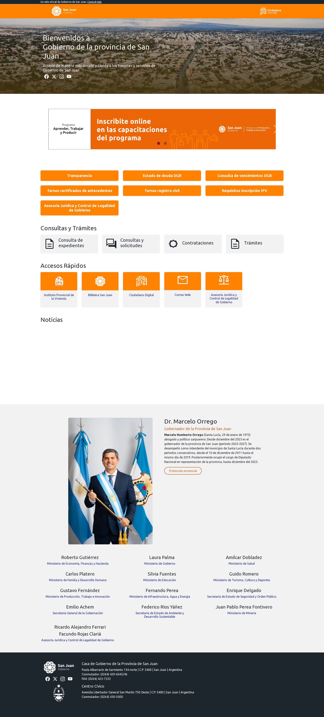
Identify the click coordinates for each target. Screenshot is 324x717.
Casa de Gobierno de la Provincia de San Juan (120, 663)
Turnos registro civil (162, 190)
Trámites (253, 242)
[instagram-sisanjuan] (61, 76)
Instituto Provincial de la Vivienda (59, 296)
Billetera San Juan (100, 295)
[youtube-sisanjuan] (69, 76)
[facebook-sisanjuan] (46, 76)
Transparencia (79, 175)
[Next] (275, 129)
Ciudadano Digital (141, 295)
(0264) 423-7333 (99, 678)
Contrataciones (197, 242)
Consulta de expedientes (71, 243)
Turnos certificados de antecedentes (79, 190)
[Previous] (48, 129)
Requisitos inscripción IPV (244, 190)
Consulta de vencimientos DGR (245, 175)
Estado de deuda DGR (162, 175)
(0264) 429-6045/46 (113, 674)
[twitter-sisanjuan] (54, 76)
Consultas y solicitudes (132, 243)
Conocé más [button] (94, 1)
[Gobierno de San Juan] (59, 667)
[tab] (158, 143)
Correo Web (183, 294)
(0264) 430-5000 (111, 696)
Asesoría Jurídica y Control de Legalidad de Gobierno (79, 207)
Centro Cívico (93, 686)
